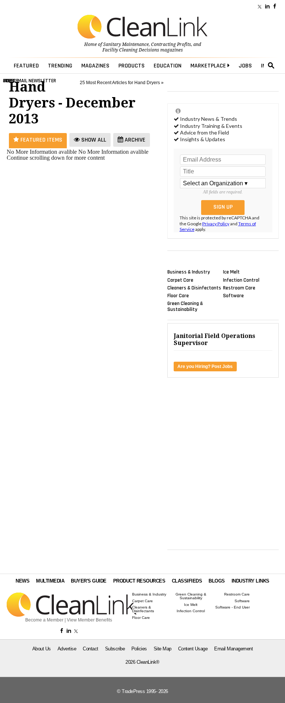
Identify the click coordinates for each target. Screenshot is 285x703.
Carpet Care (180, 279)
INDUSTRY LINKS (250, 581)
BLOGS (217, 581)
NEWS (22, 581)
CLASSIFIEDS (187, 581)
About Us (41, 648)
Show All (93, 140)
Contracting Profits (171, 44)
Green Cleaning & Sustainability (185, 306)
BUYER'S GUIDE (89, 581)
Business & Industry (188, 272)
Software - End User (232, 607)
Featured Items (40, 140)
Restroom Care (239, 287)
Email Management (233, 648)
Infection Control (241, 279)
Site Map (162, 648)
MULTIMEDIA (50, 581)
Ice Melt (231, 272)
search (271, 65)
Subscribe (115, 648)
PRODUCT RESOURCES (139, 581)
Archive (134, 140)
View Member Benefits (89, 620)
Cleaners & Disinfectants (194, 287)
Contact (90, 648)
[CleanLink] (142, 27)
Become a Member (44, 620)
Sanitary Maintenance (126, 44)
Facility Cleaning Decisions (130, 50)
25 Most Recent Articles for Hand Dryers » (122, 82)
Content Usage (193, 648)
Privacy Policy (215, 223)
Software (233, 295)
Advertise (67, 648)
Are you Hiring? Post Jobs (205, 366)
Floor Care (178, 295)
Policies (139, 648)
